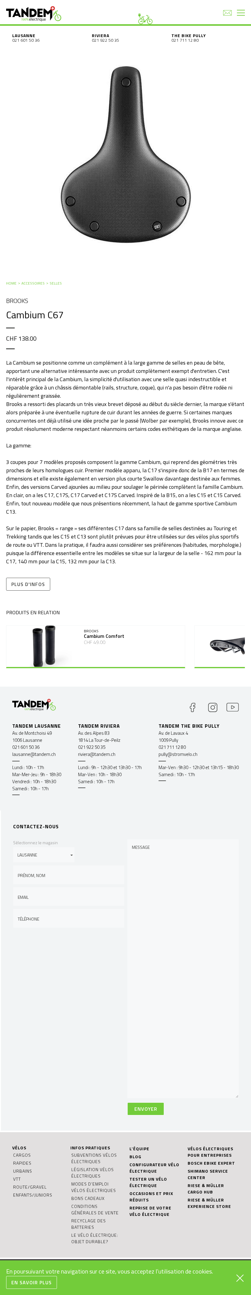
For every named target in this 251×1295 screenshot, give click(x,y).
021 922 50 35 (105, 40)
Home (11, 283)
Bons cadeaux (88, 1198)
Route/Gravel (30, 1187)
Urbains (22, 1171)
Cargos (22, 1155)
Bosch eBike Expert (211, 1163)
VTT (17, 1179)
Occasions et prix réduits (151, 1196)
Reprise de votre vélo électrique (150, 1211)
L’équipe (139, 1148)
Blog (135, 1156)
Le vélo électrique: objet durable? (94, 1238)
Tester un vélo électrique (148, 1182)
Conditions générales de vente (95, 1209)
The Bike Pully (188, 35)
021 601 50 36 (25, 40)
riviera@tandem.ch (96, 754)
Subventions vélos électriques (94, 1158)
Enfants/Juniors (32, 1195)
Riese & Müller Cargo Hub (206, 1188)
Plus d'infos (28, 584)
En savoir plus (31, 1282)
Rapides (22, 1163)
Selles (56, 283)
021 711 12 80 (185, 40)
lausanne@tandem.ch (34, 754)
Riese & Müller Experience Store (209, 1203)
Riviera (100, 35)
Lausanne (24, 35)
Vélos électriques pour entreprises (210, 1151)
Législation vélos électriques (92, 1172)
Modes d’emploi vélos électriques (93, 1187)
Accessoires (33, 283)
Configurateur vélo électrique (154, 1167)
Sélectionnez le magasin (35, 842)
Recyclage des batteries (88, 1223)
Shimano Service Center (208, 1174)
